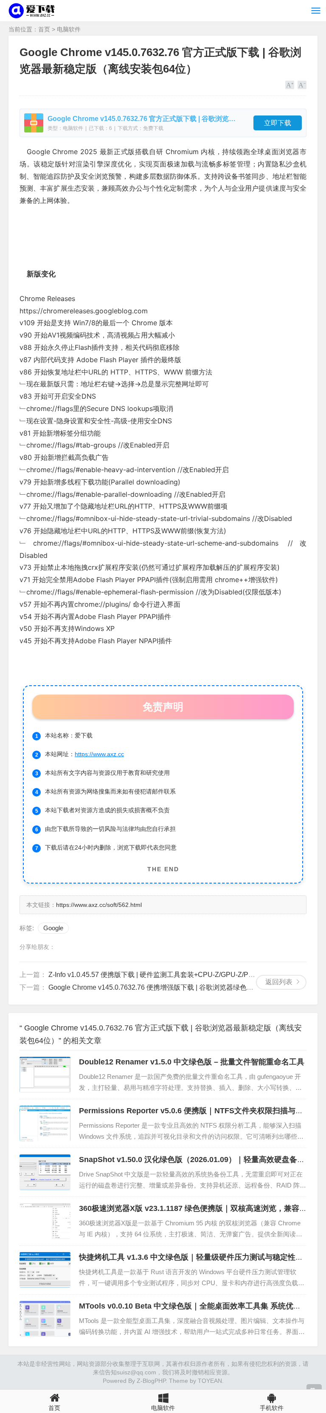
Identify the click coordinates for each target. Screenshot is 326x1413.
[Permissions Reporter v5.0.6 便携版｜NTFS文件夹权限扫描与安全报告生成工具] (45, 1123)
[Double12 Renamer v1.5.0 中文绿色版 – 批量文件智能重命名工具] (45, 1074)
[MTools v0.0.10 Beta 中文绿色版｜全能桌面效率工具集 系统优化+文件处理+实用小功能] (45, 1319)
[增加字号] (289, 85)
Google (53, 928)
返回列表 (278, 981)
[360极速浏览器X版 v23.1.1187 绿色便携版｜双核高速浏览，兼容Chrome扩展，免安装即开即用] (45, 1221)
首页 (44, 29)
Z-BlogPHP (151, 1380)
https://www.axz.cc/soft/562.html (99, 904)
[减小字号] (302, 85)
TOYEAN (210, 1380)
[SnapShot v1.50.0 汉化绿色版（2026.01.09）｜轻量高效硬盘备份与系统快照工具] (45, 1172)
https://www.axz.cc (99, 754)
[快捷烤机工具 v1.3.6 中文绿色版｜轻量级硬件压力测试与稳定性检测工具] (45, 1270)
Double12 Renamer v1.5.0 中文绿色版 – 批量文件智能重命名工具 (191, 1062)
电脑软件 (69, 29)
